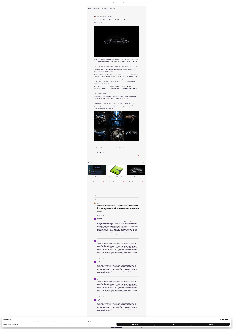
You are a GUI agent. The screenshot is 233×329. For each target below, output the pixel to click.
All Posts (89, 8)
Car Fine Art (97, 147)
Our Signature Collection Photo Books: (116, 177)
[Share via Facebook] (94, 152)
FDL (120, 147)
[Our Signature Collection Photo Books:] (116, 170)
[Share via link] (103, 152)
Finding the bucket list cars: (135, 176)
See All (144, 162)
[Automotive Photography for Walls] (97, 170)
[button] (148, 2)
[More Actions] (138, 202)
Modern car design (104, 8)
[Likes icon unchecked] (98, 215)
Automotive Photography (113, 147)
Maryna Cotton (125, 147)
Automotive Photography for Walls (96, 177)
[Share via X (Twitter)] (97, 152)
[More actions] (138, 16)
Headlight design (112, 8)
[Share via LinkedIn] (100, 152)
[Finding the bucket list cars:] (136, 170)
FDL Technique (103, 147)
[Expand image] (101, 118)
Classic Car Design (96, 8)
